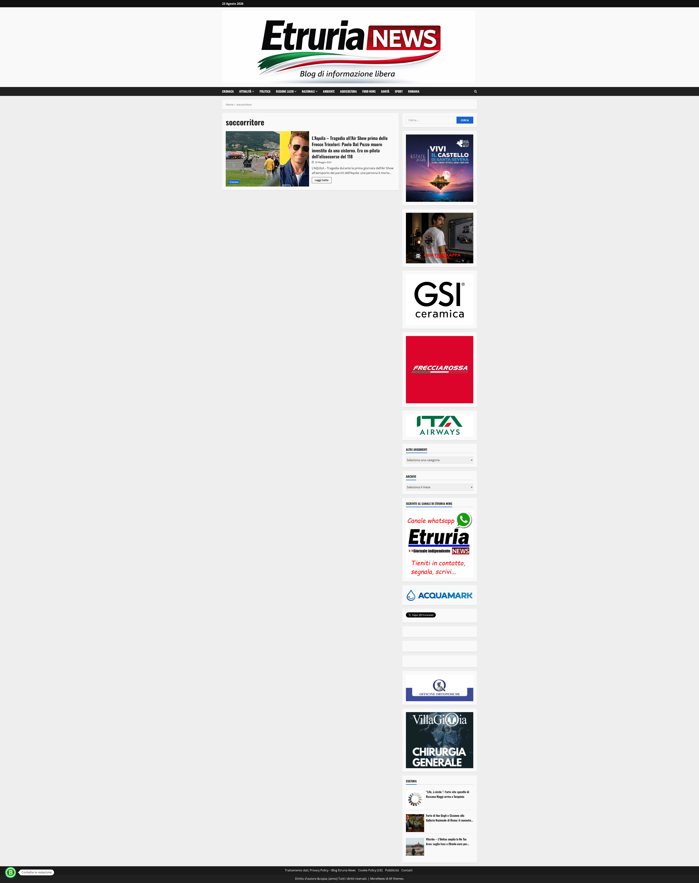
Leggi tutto (323, 180)
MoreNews (377, 879)
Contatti (406, 870)
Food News (369, 91)
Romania (413, 91)
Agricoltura (348, 91)
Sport (399, 91)
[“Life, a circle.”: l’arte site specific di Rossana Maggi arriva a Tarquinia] (415, 799)
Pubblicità (392, 870)
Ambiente (329, 91)
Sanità (385, 91)
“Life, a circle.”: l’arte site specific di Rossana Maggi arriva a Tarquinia (447, 794)
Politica (265, 91)
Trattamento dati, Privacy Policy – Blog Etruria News (320, 870)
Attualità (245, 91)
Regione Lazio (285, 91)
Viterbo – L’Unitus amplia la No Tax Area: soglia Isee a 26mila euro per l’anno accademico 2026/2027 (446, 841)
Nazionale (308, 91)
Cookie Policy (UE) (370, 870)
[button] (475, 91)
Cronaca (228, 91)
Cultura (411, 781)
